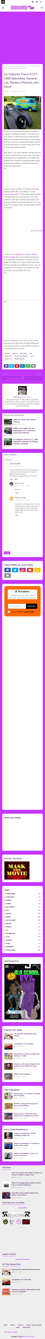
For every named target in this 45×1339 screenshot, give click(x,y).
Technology (23, 933)
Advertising (23, 894)
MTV (23, 910)
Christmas (23, 897)
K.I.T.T (32, 356)
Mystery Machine (19, 359)
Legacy (12, 1325)
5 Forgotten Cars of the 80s (23, 1044)
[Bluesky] (15, 575)
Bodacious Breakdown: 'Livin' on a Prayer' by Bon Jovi (26, 1155)
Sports (23, 927)
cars (30, 353)
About (18, 1327)
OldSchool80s (15, 463)
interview (23, 947)
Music (23, 917)
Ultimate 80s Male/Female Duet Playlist (25, 1035)
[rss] (37, 570)
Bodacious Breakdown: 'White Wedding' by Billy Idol (25, 1134)
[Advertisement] (22, 37)
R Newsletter (22, 1208)
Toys (23, 937)
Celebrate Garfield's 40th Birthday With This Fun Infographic (26, 1291)
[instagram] (41, 2)
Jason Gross (9, 91)
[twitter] (36, 2)
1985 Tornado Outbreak (22, 1074)
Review (23, 923)
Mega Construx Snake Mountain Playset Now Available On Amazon (26, 1115)
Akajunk (11, 66)
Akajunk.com (20, 254)
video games (23, 950)
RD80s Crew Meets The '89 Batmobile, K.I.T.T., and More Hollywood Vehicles (24, 430)
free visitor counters (10, 1332)
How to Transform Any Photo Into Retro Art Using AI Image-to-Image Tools (27, 1174)
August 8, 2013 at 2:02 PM (22, 500)
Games (23, 903)
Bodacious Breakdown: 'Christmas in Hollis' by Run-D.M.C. (27, 1144)
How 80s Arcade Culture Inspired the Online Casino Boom (25, 1194)
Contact (20, 1325)
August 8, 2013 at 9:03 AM (17, 466)
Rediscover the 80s (28, 1336)
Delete (16, 479)
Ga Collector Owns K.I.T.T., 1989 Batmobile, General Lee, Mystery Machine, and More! (25, 442)
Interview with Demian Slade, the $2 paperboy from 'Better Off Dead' (27, 1065)
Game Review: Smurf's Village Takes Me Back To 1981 (27, 1055)
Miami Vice (8, 359)
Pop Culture (23, 920)
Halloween (23, 907)
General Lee (8, 356)
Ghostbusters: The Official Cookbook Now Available (27, 1095)
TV (23, 930)
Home (5, 66)
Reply (11, 479)
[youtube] (30, 570)
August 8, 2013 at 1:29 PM (22, 486)
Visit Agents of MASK (22, 1259)
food (23, 943)
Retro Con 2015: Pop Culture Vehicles (24, 421)
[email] (7, 575)
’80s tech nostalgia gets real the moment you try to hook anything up (26, 1184)
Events (23, 900)
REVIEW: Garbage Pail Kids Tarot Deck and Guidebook (26, 1105)
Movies (23, 913)
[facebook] (32, 2)
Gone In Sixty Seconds (21, 356)
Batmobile (23, 353)
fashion (23, 940)
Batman (15, 353)
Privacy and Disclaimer (34, 1325)
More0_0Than (20, 498)
